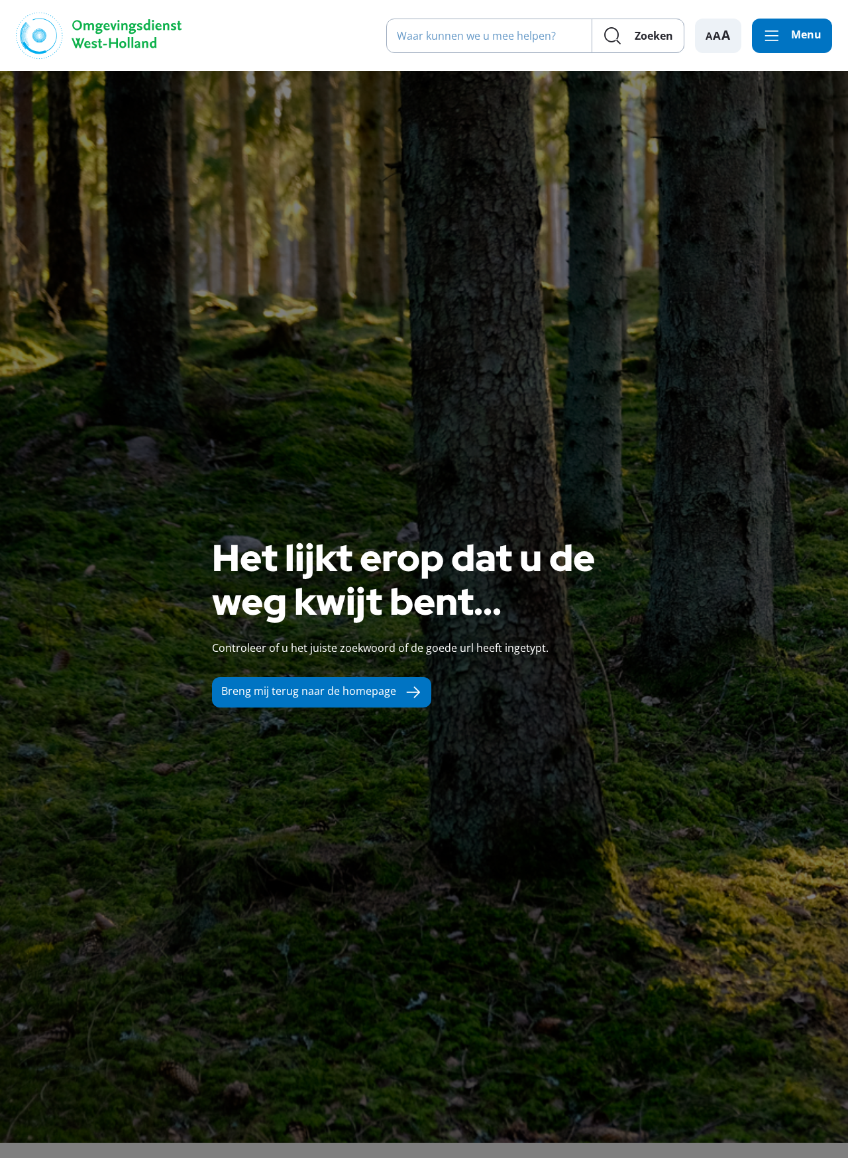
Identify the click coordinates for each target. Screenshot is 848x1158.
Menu (806, 34)
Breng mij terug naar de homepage (308, 691)
